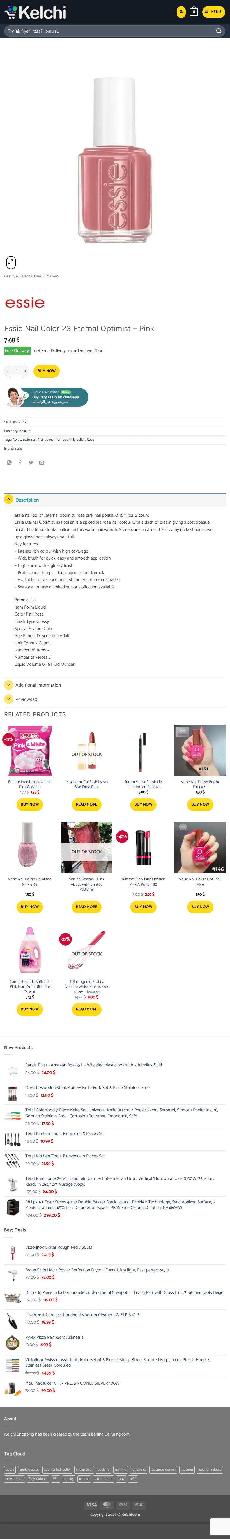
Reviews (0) (27, 700)
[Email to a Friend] (42, 463)
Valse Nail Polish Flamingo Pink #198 (30, 882)
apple (10, 1470)
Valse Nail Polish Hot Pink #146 (200, 882)
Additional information (38, 685)
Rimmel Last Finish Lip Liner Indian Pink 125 (143, 784)
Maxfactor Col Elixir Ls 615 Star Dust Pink (87, 784)
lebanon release (209, 1470)
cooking (104, 1470)
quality (69, 1479)
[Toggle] (8, 499)
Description (27, 500)
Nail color (45, 440)
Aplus (17, 440)
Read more (86, 804)
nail (33, 440)
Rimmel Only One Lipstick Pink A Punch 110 (143, 882)
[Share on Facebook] (20, 463)
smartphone (103, 1479)
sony (121, 1479)
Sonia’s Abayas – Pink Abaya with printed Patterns (86, 884)
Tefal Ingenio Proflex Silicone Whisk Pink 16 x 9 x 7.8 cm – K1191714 (87, 987)
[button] (194, 12)
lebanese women (163, 1470)
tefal (133, 1479)
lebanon (187, 1470)
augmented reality (57, 1470)
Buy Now (47, 371)
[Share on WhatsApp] (10, 463)
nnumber (60, 440)
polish (80, 440)
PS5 (55, 1479)
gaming (120, 1470)
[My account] (181, 12)
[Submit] (219, 30)
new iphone (14, 1479)
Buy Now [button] (30, 804)
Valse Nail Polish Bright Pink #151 (200, 784)
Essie (26, 440)
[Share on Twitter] (31, 463)
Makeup (53, 276)
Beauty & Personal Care (22, 276)
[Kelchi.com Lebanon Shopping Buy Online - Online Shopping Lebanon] (35, 12)
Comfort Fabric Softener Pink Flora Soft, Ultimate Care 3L (30, 987)
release (84, 1479)
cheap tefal (84, 1470)
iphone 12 (139, 1470)
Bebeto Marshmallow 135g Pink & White (30, 784)
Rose (90, 440)
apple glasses (29, 1470)
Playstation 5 (38, 1479)
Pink (71, 440)
